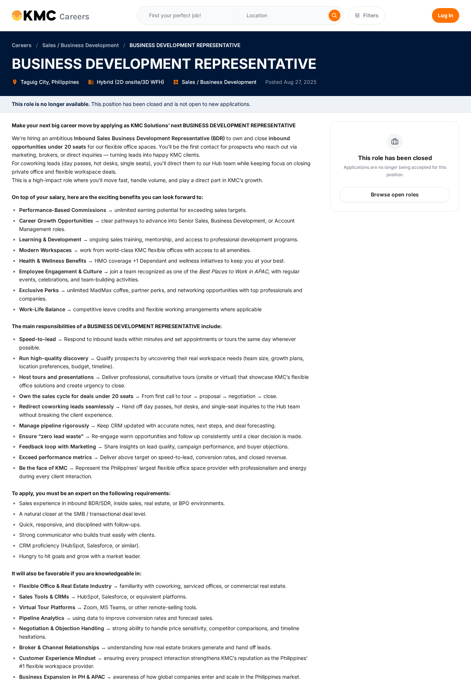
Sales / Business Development (80, 45)
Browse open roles (395, 194)
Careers (22, 45)
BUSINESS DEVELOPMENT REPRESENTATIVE (185, 45)
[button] (261, 15)
